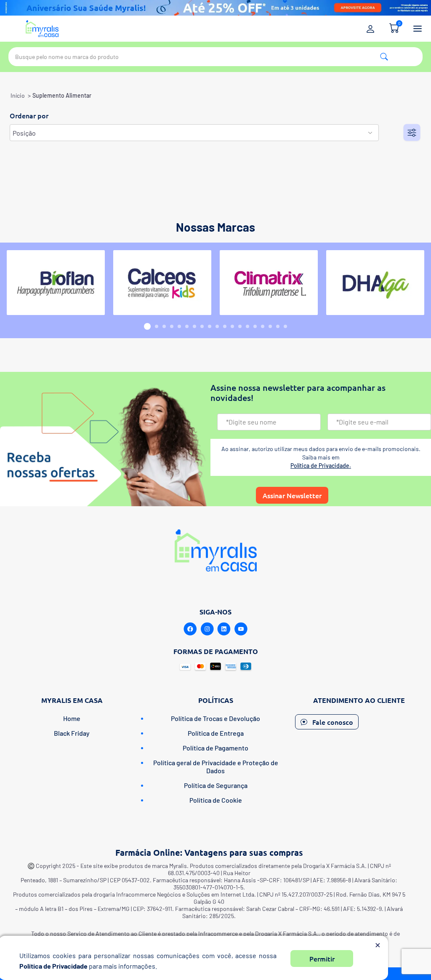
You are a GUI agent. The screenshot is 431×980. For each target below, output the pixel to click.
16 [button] (262, 326)
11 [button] (224, 326)
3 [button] (164, 326)
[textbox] (215, 56)
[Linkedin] (224, 629)
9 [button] (209, 326)
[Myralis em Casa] (42, 28)
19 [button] (285, 326)
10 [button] (217, 326)
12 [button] (232, 326)
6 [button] (187, 326)
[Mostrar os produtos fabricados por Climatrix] (269, 282)
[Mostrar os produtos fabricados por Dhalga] (375, 282)
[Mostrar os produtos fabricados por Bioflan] (56, 282)
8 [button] (202, 326)
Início (18, 95)
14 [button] (247, 326)
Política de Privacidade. (320, 465)
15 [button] (255, 326)
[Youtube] (240, 629)
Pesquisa (384, 56)
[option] (56, 282)
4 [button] (171, 326)
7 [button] (194, 326)
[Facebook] (190, 629)
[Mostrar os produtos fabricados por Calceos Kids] (162, 282)
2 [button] (156, 326)
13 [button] (240, 326)
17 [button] (270, 326)
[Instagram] (207, 629)
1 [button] (147, 326)
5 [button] (179, 326)
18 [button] (277, 326)
